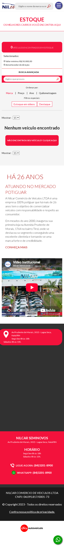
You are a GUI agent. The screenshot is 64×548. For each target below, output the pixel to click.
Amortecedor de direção (17, 64)
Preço (21, 93)
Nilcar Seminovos (9, 5)
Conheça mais (16, 247)
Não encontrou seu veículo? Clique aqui (32, 140)
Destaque (44, 104)
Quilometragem (47, 93)
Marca (9, 93)
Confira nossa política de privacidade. (32, 511)
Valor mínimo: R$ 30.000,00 (18, 61)
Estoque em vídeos (24, 104)
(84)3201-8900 (34, 465)
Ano (31, 93)
